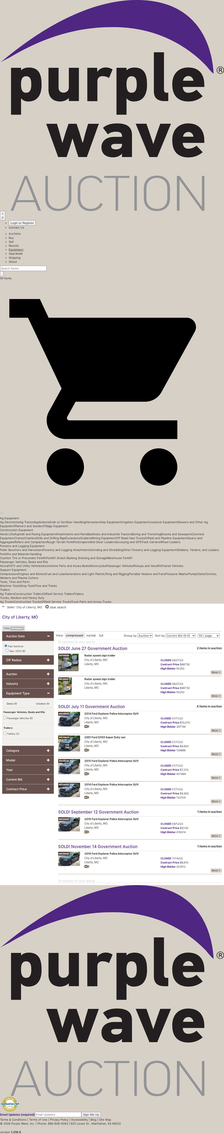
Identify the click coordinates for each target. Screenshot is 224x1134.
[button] (112, 503)
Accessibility (79, 1119)
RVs (159, 566)
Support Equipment (13, 569)
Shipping (15, 257)
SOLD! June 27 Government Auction (92, 648)
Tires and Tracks (46, 585)
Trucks (106, 601)
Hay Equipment (111, 522)
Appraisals (16, 253)
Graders (85, 538)
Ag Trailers (7, 594)
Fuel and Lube (55, 574)
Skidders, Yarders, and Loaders (197, 550)
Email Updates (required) (17, 1114)
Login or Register (22, 223)
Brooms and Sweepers (176, 534)
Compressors (9, 574)
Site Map (105, 1119)
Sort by (160, 635)
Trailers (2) (12, 733)
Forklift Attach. (56, 558)
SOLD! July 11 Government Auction (91, 706)
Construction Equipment (16, 530)
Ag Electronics (10, 522)
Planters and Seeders (29, 526)
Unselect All (42, 703)
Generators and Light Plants (84, 574)
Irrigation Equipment (135, 522)
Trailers (5, 589)
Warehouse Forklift (119, 558)
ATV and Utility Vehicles (26, 566)
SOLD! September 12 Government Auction (98, 811)
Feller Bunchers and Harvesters (21, 550)
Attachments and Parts (71, 534)
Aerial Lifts (7, 534)
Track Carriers (150, 542)
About (13, 261)
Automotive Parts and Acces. (62, 566)
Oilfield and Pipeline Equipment (166, 538)
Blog (93, 1119)
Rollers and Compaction (30, 542)
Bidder (168, 668)
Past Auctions (15, 646)
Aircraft (5, 566)
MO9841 (64, 679)
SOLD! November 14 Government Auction (98, 846)
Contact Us (16, 227)
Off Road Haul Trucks (130, 538)
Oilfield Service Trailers (58, 594)
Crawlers (30, 538)
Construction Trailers (28, 594)
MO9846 (64, 760)
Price (170, 664)
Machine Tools (10, 585)
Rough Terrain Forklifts (62, 542)
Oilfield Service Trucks (56, 601)
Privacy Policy (59, 1119)
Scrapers (83, 542)
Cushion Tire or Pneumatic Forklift (23, 558)
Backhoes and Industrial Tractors (109, 534)
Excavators (72, 538)
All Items (6, 278)
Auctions (15, 233)
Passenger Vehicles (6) (19, 718)
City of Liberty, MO (95, 659)
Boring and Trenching (146, 534)
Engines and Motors (32, 574)
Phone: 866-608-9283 (52, 1123)
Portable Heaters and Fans (147, 574)
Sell (11, 241)
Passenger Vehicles (120, 566)
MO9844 (64, 737)
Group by (130, 635)
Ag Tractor (27, 522)
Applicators (41, 522)
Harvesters (93, 522)
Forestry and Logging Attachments (67, 550)
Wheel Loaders (170, 542)
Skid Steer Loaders (102, 542)
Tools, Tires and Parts (15, 582)
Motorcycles (98, 566)
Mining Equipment (103, 538)
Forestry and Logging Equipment (22, 546)
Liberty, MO (91, 664)
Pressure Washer (177, 574)
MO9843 (64, 713)
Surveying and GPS (128, 542)
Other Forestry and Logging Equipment (149, 550)
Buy (11, 237)
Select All (12, 703)
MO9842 (64, 819)
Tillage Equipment (56, 526)
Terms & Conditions (13, 1119)
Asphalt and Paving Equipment (35, 534)
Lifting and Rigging (116, 574)
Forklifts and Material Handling (21, 554)
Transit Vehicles (172, 566)
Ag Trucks (7, 601)
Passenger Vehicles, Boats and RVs (24, 562)
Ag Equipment (9, 518)
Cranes (19, 538)
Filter (13, 628)
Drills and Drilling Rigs (50, 538)
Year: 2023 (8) (17, 651)
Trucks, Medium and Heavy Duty (22, 597)
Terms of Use (38, 1119)
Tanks (201, 574)
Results (14, 245)
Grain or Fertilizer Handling (67, 522)
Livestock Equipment (163, 522)
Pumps (193, 574)
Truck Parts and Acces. (86, 601)
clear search (57, 607)
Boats (86, 566)
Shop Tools (27, 585)
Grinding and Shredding (107, 550)
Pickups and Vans (145, 566)
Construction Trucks (27, 601)
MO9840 (64, 655)
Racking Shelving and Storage (86, 558)
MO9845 (64, 784)
